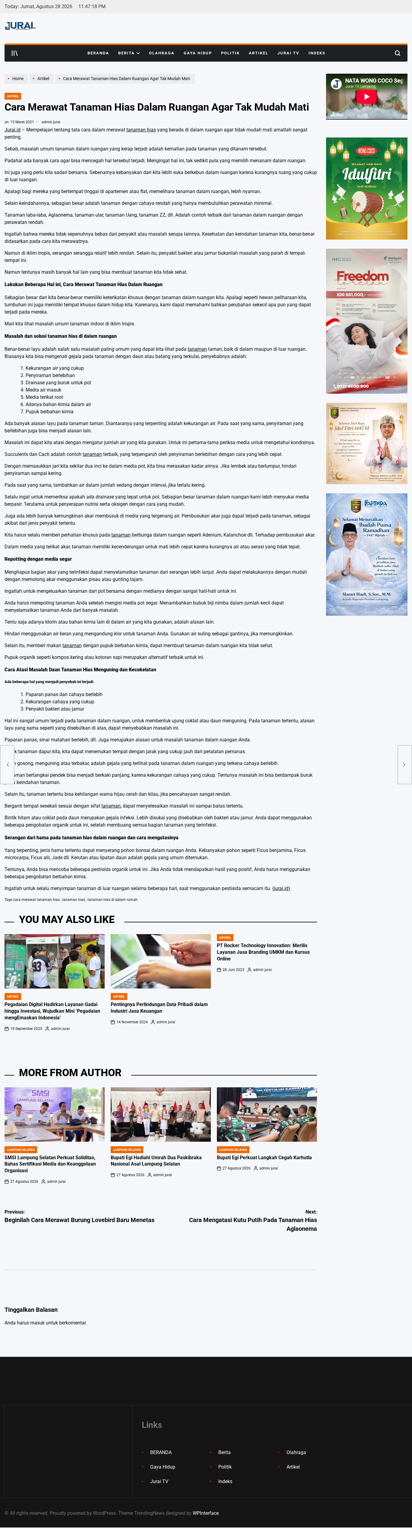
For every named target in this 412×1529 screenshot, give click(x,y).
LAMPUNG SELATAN (21, 1149)
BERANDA (98, 53)
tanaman (197, 349)
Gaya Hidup (198, 53)
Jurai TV (288, 53)
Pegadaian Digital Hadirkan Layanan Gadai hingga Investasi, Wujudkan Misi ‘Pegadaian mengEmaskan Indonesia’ (52, 1011)
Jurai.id (13, 130)
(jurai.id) (281, 888)
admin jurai (51, 122)
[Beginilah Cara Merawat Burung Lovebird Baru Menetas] (7, 764)
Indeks (317, 53)
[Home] (17, 83)
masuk (37, 1323)
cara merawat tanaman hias (36, 900)
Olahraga (162, 53)
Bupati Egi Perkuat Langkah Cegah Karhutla (264, 1157)
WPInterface (206, 1513)
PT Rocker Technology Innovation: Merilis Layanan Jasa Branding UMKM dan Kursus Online (263, 952)
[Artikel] (42, 83)
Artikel (258, 53)
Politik (230, 53)
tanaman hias (141, 130)
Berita (126, 53)
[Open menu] (15, 53)
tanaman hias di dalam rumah (112, 900)
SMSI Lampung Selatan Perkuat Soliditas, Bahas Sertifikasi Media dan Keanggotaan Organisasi (50, 1164)
